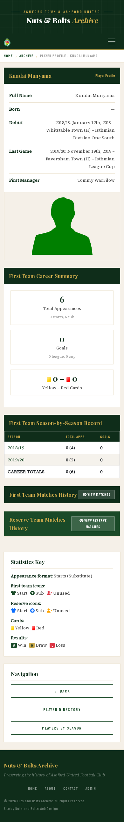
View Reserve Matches (95, 523)
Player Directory (62, 709)
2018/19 (16, 447)
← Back (62, 691)
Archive (26, 55)
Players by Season (62, 727)
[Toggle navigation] (111, 41)
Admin (91, 788)
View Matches (99, 494)
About (50, 788)
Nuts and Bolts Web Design (36, 808)
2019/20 (16, 460)
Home (8, 55)
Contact (70, 788)
